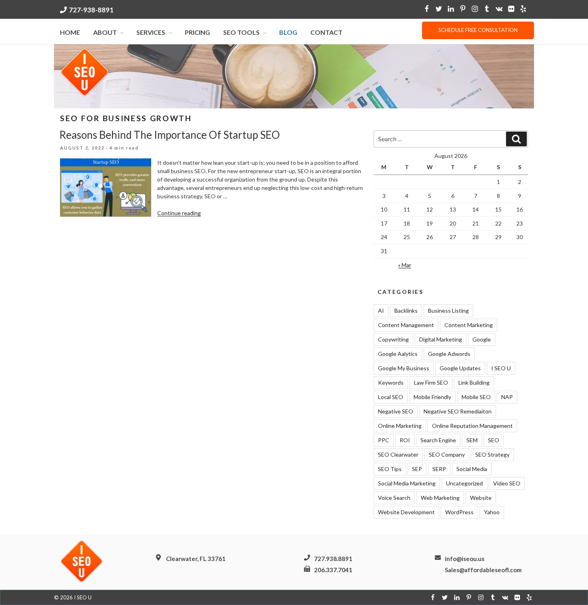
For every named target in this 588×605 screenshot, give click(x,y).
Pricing (197, 32)
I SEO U (501, 368)
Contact (326, 32)
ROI (405, 440)
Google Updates (460, 368)
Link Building (474, 382)
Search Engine (438, 440)
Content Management (406, 324)
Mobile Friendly (432, 396)
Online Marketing (400, 425)
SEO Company (447, 454)
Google (481, 339)
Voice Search (394, 497)
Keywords (391, 382)
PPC (383, 440)
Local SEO (390, 396)
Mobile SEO (476, 396)
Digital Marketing (440, 339)
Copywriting (393, 339)
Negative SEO (395, 411)
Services (150, 32)
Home (70, 32)
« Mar (404, 265)
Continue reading (179, 213)
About (105, 32)
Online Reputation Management (472, 425)
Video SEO (506, 483)
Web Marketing (440, 497)
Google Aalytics (398, 353)
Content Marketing (468, 324)
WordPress (459, 512)
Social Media (471, 468)
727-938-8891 (91, 10)
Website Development (406, 512)
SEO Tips (390, 468)
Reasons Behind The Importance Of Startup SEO (169, 134)
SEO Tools (241, 32)
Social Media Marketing (407, 483)
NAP (507, 396)
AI (381, 310)
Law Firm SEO (431, 382)
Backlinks (406, 310)
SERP (439, 468)
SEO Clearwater (398, 454)
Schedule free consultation (478, 30)
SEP (417, 468)
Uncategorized (464, 483)
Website (481, 497)
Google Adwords (449, 353)
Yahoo (492, 512)
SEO (493, 440)
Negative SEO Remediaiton (458, 411)
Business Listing (448, 310)
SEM (472, 440)
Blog (288, 32)
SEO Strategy (492, 454)
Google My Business (403, 368)
